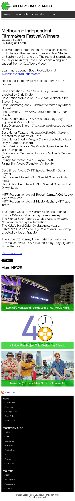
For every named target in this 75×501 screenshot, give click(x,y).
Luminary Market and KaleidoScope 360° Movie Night (37, 307)
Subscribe (10, 392)
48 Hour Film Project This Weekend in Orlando (37, 345)
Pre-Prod (9, 445)
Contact (52, 14)
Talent (7, 432)
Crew (7, 436)
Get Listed (9, 464)
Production (10, 450)
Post (7, 454)
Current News (11, 402)
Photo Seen (10, 421)
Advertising (10, 484)
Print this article (12, 253)
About (7, 475)
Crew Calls (38, 14)
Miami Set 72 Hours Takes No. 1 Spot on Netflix (37, 383)
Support (8, 459)
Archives (9, 407)
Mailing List (10, 479)
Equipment (10, 441)
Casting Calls (21, 14)
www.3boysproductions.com (21, 74)
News (7, 14)
